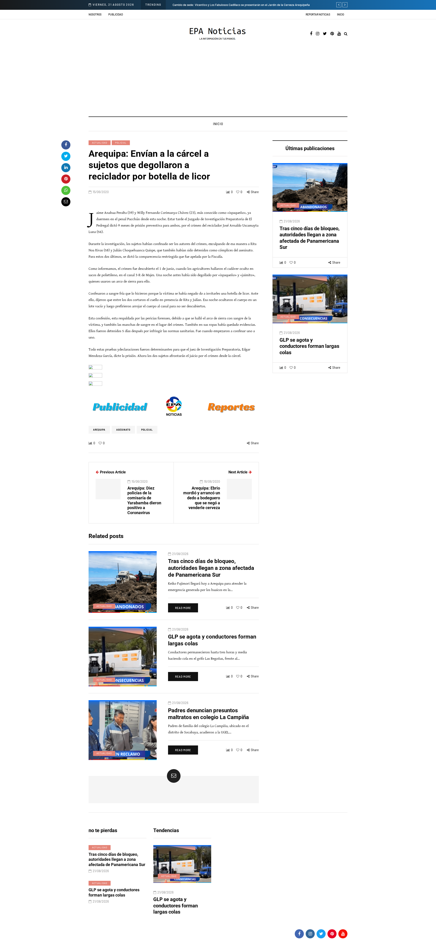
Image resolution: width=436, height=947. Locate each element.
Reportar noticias (318, 14)
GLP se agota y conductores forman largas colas (309, 346)
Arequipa (99, 429)
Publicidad (115, 14)
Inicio (340, 14)
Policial (120, 142)
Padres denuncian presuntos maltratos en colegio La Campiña (183, 905)
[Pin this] (65, 179)
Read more (183, 607)
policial (147, 429)
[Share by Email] (65, 201)
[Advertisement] (218, 82)
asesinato (123, 429)
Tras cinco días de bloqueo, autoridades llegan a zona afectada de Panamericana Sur (211, 568)
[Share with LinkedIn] (65, 167)
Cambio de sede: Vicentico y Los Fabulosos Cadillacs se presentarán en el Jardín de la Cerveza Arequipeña (241, 5)
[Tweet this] (65, 156)
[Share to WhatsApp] (65, 190)
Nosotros (95, 14)
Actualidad (99, 142)
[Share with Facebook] (65, 144)
